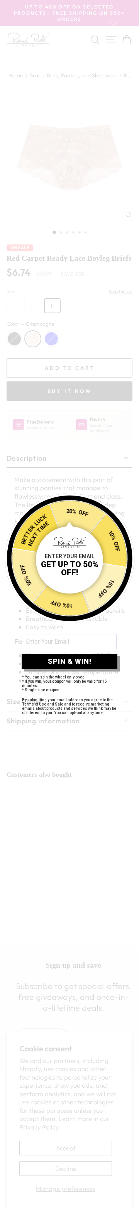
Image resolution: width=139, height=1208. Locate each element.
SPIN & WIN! (70, 661)
